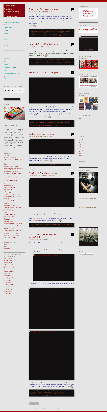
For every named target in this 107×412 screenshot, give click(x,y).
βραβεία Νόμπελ (38, 31)
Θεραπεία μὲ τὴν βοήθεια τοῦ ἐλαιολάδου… (13, 73)
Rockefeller (47, 164)
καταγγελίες (6, 58)
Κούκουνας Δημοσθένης (8, 286)
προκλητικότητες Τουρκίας (50, 125)
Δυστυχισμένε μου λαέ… (8, 203)
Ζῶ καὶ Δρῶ (6, 52)
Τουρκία (56, 125)
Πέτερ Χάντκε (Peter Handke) (48, 34)
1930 (49, 121)
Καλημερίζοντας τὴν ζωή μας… (10, 201)
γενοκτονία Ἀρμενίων (37, 122)
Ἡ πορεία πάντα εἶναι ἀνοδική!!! (10, 237)
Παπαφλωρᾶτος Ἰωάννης (9, 288)
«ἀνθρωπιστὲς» (50, 390)
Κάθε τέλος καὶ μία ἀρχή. (9, 185)
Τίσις (80, 146)
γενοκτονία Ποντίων (45, 122)
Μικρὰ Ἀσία (58, 123)
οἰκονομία (6, 64)
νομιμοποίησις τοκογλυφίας (52, 32)
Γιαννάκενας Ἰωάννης (8, 260)
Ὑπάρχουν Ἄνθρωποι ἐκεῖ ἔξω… (10, 191)
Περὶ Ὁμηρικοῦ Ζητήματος (9, 192)
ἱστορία (66, 31)
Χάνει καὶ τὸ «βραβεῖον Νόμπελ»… (43, 44)
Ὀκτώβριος (43, 125)
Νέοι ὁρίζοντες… (7, 183)
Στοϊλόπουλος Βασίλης (63, 34)
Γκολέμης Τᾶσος (82, 139)
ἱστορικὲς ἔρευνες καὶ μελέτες (10, 55)
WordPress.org (6, 250)
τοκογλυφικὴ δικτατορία (46, 35)
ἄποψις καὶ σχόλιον (8, 27)
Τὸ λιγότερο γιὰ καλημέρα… (9, 228)
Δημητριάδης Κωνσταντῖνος (9, 266)
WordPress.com (60, 408)
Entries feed (6, 246)
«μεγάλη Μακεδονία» (52, 59)
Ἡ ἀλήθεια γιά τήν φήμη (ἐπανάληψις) (11, 194)
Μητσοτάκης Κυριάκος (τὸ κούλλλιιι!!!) (40, 32)
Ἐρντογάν (62, 122)
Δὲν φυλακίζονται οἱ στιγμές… (10, 214)
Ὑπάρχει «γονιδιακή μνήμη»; (9, 221)
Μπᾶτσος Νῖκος (7, 273)
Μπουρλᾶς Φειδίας (7, 275)
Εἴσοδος (5, 244)
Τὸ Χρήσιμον (50, 136)
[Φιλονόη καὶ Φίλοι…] (14, 17)
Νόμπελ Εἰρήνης (61, 32)
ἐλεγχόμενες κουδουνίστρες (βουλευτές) (55, 31)
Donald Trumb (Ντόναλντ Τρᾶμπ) (51, 29)
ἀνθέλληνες (58, 59)
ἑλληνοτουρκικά (57, 122)
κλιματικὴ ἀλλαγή (44, 61)
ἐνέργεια (60, 392)
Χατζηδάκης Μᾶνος (8, 280)
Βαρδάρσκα (62, 59)
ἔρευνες (5, 49)
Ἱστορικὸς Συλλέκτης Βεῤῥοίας (10, 269)
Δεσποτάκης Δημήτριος (8, 264)
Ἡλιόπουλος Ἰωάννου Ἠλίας (9, 267)
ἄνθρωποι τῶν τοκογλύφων (61, 390)
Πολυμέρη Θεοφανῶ (8, 289)
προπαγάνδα (56, 34)
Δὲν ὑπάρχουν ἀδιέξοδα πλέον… (10, 209)
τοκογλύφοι (53, 35)
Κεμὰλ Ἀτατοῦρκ (53, 123)
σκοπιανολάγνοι (59, 62)
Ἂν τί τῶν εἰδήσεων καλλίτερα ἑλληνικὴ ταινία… (12, 23)
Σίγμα (49, 239)
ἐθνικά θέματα (7, 45)
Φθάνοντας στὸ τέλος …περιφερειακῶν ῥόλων (48, 72)
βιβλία (5, 36)
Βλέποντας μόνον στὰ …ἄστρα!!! (10, 205)
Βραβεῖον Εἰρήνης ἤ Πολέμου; (41, 134)
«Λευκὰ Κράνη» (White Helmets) (51, 224)
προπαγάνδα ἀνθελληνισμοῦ (39, 62)
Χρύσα (80, 155)
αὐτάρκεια (6, 30)
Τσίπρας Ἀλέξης (66, 35)
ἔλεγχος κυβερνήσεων (47, 392)
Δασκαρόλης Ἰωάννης (8, 262)
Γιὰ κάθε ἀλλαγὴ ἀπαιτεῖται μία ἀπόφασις (12, 233)
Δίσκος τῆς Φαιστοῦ (8, 189)
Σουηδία (63, 62)
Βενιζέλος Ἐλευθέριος (65, 121)
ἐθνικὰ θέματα (35, 61)
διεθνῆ (5, 42)
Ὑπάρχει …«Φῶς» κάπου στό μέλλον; (44, 9)
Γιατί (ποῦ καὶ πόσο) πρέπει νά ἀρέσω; (11, 171)
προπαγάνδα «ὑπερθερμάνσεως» (39, 395)
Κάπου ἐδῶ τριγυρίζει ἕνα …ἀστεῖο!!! (11, 235)
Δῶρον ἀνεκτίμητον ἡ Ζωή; (9, 216)
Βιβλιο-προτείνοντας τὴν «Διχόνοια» (11, 166)
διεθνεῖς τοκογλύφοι (44, 31)
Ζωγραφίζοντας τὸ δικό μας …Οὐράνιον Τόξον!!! (13, 223)
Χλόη (80, 153)
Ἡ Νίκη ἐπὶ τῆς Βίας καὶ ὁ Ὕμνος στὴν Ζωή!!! (13, 207)
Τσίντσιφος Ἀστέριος (8, 291)
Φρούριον (81, 151)
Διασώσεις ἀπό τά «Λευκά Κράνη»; (43, 173)
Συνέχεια (32, 25)
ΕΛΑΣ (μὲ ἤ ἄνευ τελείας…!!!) (10, 157)
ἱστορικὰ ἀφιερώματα (37, 123)
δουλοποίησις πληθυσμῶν (39, 392)
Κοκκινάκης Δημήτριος (8, 284)
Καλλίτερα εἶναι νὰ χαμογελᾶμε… (10, 200)
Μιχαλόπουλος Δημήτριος (9, 271)
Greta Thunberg (61, 29)
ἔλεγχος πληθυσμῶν (55, 392)
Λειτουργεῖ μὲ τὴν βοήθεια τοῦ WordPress (37, 408)
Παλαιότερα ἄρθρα (34, 403)
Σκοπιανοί (54, 62)
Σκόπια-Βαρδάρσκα (47, 62)
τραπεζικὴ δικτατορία (59, 35)
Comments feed (7, 248)
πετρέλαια (49, 393)
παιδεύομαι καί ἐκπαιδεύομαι (10, 67)
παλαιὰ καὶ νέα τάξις (38, 34)
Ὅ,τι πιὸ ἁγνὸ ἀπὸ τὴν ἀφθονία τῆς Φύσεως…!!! (11, 77)
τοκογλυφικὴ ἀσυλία (38, 35)
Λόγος (5, 61)
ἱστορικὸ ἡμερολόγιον (46, 123)
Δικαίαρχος (81, 142)
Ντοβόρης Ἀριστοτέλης (8, 277)
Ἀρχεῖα (80, 254)
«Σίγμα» (54, 390)
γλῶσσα (5, 39)
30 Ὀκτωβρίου (53, 121)
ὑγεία (5, 70)
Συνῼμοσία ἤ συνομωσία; (9, 155)
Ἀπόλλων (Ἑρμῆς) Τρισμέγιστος (10, 187)
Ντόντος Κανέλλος (7, 278)
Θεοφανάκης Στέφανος (52, 74)
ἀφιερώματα (6, 33)
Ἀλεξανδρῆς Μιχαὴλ (8, 258)
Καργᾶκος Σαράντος (8, 282)
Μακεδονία (50, 61)
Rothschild (52, 164)
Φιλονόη (49, 11)
